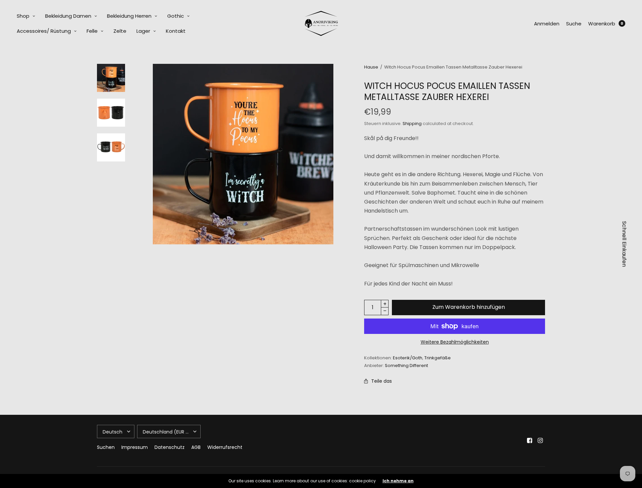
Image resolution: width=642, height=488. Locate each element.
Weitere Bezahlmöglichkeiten (455, 342)
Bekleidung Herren (129, 15)
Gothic (175, 15)
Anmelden (546, 23)
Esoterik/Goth (407, 358)
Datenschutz (169, 447)
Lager (143, 30)
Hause (371, 67)
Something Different (406, 365)
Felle (92, 30)
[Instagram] (540, 441)
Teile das (381, 381)
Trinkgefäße (437, 358)
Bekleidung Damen (68, 15)
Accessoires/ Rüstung (44, 30)
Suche (573, 23)
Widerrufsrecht (224, 447)
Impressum (134, 447)
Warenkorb (601, 23)
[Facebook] (530, 441)
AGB (196, 447)
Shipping (412, 123)
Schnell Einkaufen (624, 244)
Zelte (119, 30)
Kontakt (176, 30)
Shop (23, 15)
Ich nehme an (398, 481)
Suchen (106, 447)
